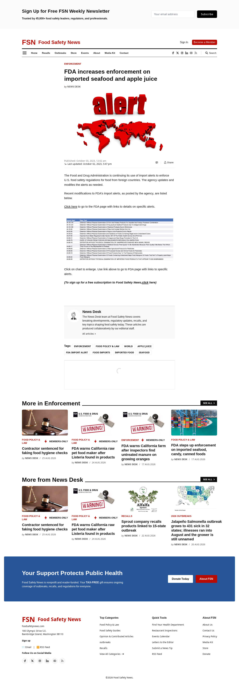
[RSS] (195, 52)
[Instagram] (182, 52)
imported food (124, 352)
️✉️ (26, 647)
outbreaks (105, 642)
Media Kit (208, 642)
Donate (206, 653)
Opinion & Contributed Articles (116, 636)
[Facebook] (173, 52)
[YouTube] (191, 52)
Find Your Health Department (168, 624)
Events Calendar (161, 636)
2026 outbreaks (181, 516)
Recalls (126, 516)
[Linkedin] (186, 52)
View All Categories (110, 653)
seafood (144, 352)
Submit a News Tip (162, 648)
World (128, 346)
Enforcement (72, 63)
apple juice (145, 346)
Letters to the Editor (163, 642)
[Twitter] (177, 52)
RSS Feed (157, 653)
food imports (101, 352)
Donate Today (180, 578)
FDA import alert (77, 352)
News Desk (74, 86)
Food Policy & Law (107, 346)
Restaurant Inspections (164, 630)
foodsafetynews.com (33, 626)
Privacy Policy (210, 636)
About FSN (206, 578)
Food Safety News (123, 677)
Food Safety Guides (110, 630)
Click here (70, 206)
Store (205, 648)
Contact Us (208, 630)
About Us (207, 624)
